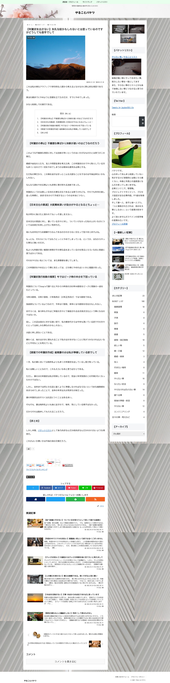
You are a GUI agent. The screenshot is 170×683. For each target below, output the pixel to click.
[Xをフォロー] (55, 499)
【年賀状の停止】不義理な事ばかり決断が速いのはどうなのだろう (66, 118)
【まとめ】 (44, 133)
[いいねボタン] (28, 448)
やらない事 (31, 476)
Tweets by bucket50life (123, 107)
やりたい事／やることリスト (124, 57)
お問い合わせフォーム (122, 677)
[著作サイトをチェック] (35, 499)
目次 (62, 113)
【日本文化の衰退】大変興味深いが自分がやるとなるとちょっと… (66, 122)
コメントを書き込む (66, 661)
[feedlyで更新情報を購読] (75, 499)
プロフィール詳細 (120, 224)
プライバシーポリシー (138, 677)
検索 (114, 115)
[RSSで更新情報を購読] (95, 499)
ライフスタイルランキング (36, 469)
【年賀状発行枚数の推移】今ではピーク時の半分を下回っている (65, 125)
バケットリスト (45, 430)
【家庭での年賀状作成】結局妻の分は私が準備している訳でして (65, 129)
